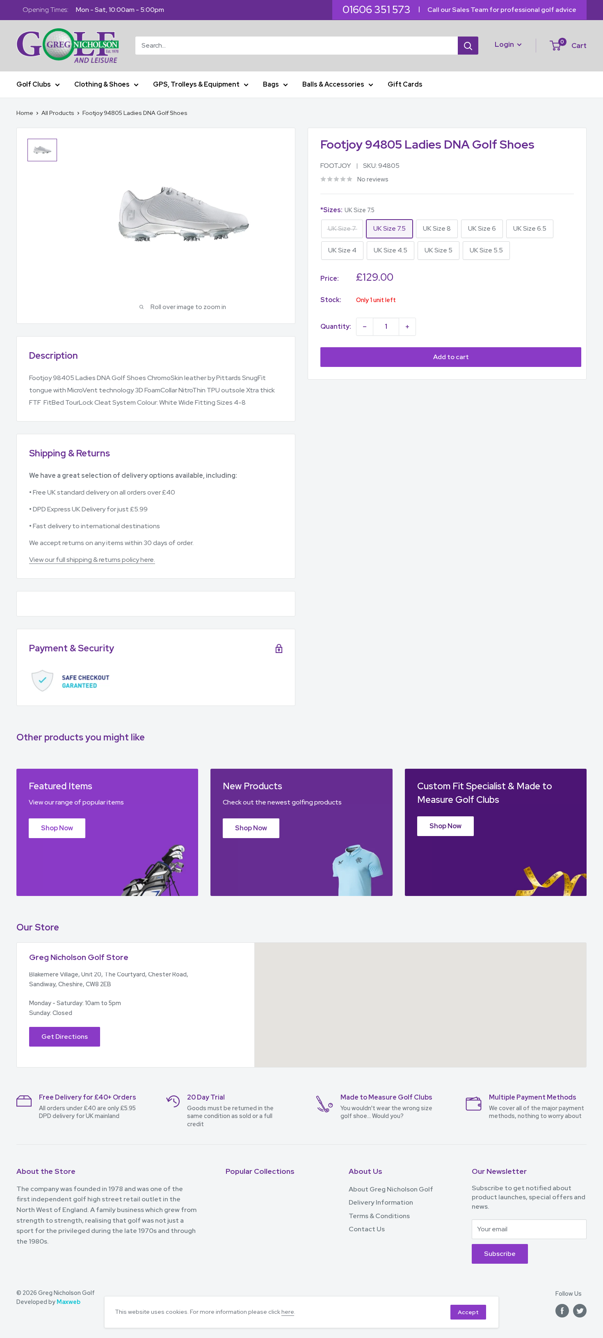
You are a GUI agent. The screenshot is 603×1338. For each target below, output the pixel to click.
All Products (57, 113)
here (287, 1311)
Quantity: (335, 326)
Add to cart (451, 357)
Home (24, 113)
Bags (271, 84)
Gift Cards (405, 84)
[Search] (468, 46)
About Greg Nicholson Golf (391, 1189)
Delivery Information (381, 1202)
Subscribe (500, 1253)
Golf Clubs (33, 84)
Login (505, 43)
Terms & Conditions (379, 1216)
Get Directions (64, 1036)
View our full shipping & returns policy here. (92, 559)
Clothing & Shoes (102, 84)
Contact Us (367, 1229)
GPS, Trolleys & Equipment (196, 84)
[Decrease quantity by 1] (364, 326)
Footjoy (335, 165)
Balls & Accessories (333, 84)
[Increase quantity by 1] (407, 326)
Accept (468, 1312)
